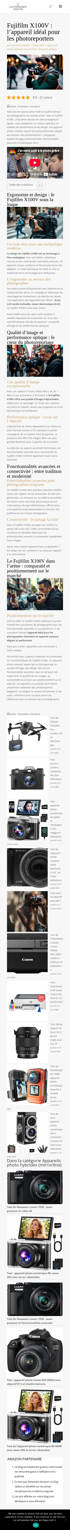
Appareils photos (47, 49)
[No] (66, 1519)
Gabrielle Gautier (20, 45)
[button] (23, 106)
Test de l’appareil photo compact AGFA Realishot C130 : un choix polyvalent (56, 865)
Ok (35, 1525)
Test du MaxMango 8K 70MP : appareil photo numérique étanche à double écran (56, 1082)
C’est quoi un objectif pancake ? (56, 896)
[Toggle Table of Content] (38, 185)
